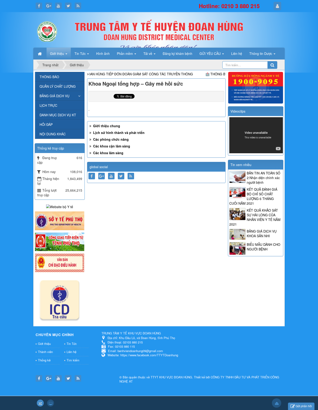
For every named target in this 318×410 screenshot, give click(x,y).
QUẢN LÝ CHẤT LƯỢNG (58, 86)
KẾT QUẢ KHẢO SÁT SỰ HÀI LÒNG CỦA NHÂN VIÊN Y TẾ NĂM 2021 (255, 217)
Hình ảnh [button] (103, 53)
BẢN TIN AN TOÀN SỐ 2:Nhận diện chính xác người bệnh (263, 178)
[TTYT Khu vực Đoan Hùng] (47, 31)
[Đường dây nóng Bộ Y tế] (255, 87)
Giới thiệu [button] (57, 53)
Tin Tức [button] (80, 53)
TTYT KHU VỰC (162, 377)
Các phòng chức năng (110, 139)
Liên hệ (71, 352)
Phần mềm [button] (125, 53)
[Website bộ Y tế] (59, 206)
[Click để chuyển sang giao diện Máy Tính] (50, 403)
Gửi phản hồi (304, 406)
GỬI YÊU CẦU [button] (211, 53)
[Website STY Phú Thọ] (59, 220)
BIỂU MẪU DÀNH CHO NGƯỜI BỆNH (263, 246)
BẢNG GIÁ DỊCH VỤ (54, 95)
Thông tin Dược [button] (261, 53)
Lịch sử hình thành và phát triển (118, 132)
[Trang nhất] (40, 53)
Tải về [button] (148, 53)
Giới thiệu (44, 343)
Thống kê (44, 360)
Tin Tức (72, 343)
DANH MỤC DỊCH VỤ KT (58, 115)
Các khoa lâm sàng (107, 152)
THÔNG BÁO (49, 76)
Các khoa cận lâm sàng (111, 146)
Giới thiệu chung (106, 125)
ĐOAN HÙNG (183, 377)
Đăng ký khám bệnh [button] (177, 53)
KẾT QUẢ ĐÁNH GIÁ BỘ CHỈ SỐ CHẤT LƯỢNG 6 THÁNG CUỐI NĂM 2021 (253, 196)
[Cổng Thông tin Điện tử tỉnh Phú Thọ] (59, 241)
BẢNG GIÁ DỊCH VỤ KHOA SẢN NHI (262, 233)
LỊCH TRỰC (48, 105)
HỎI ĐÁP (46, 124)
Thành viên (45, 352)
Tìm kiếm (73, 360)
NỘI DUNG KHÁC (53, 134)
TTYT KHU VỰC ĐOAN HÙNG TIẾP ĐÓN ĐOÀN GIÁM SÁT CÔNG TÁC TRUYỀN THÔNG (120, 74)
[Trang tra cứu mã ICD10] (59, 299)
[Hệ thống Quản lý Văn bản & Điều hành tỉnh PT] (59, 262)
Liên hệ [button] (236, 53)
